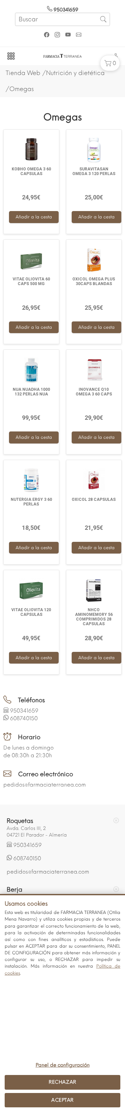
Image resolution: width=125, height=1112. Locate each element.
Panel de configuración (63, 1065)
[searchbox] (62, 19)
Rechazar (62, 1082)
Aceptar (62, 1100)
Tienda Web (23, 73)
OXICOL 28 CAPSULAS (94, 499)
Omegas (21, 89)
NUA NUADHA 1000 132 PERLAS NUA (31, 391)
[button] (110, 63)
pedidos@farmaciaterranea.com (44, 785)
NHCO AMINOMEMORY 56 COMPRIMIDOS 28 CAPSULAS (94, 617)
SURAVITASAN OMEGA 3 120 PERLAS (93, 171)
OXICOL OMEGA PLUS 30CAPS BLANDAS (93, 281)
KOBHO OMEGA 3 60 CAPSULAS (31, 171)
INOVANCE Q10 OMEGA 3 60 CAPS (94, 391)
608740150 (24, 718)
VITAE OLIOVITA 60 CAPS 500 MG (31, 281)
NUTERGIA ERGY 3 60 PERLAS (31, 501)
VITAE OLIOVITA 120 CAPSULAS (31, 612)
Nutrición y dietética (75, 73)
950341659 (65, 10)
